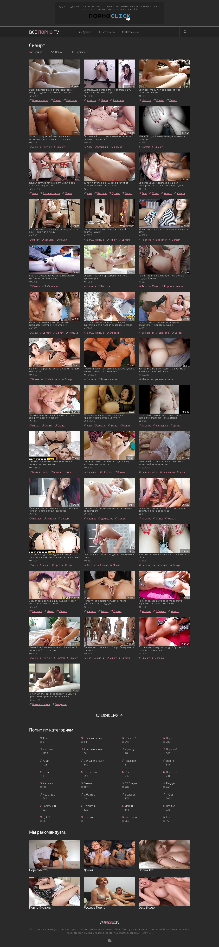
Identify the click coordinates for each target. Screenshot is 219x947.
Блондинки (103, 146)
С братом (161, 611)
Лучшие (38, 51)
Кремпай (49, 239)
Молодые (73, 332)
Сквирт (173, 100)
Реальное (71, 100)
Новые (59, 51)
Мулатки (51, 518)
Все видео (108, 32)
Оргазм (57, 100)
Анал (35, 146)
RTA (110, 940)
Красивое (92, 472)
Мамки (63, 239)
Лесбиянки (54, 379)
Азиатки (91, 100)
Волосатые (162, 565)
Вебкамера (51, 286)
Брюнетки (161, 239)
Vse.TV (109, 922)
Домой (87, 32)
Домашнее (162, 425)
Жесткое (146, 100)
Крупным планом (173, 286)
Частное (47, 146)
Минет (104, 100)
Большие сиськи (51, 193)
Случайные (82, 51)
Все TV (44, 32)
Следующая (107, 715)
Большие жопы (40, 100)
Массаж (105, 286)
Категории (132, 32)
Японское (118, 100)
